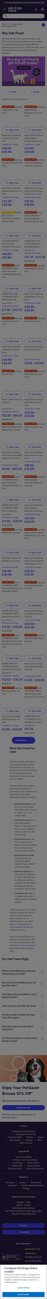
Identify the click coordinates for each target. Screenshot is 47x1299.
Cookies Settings (23, 1288)
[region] (23, 1282)
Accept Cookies (23, 1294)
